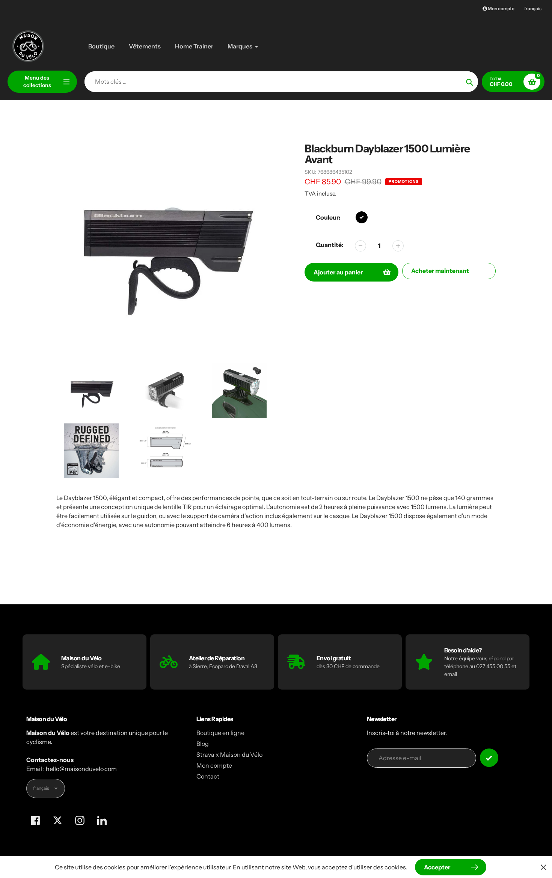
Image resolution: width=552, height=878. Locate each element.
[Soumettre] (489, 757)
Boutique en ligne (220, 732)
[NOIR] (362, 217)
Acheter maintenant (440, 270)
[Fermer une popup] (543, 867)
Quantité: (330, 244)
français (532, 8)
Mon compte (214, 765)
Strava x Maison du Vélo (229, 754)
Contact (207, 776)
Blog (202, 743)
